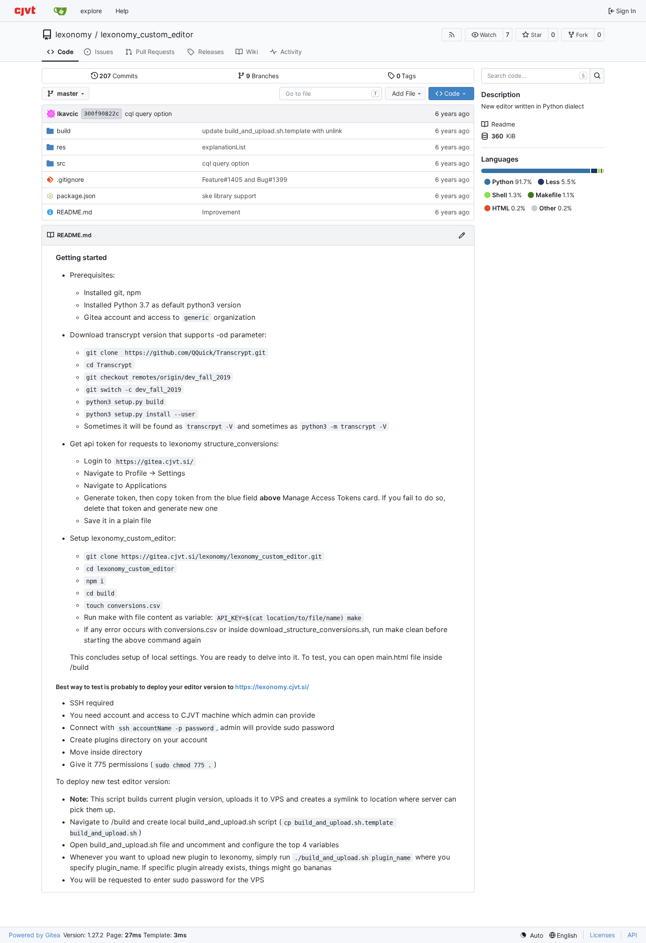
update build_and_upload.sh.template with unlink (272, 130)
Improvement (221, 212)
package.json (76, 195)
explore (91, 10)
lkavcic (67, 113)
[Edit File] (462, 235)
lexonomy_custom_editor (147, 34)
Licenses (602, 935)
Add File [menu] (403, 93)
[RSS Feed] (452, 34)
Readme (503, 124)
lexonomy (73, 34)
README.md (74, 212)
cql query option (148, 113)
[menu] (531, 935)
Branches (262, 75)
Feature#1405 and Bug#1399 (244, 179)
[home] (25, 11)
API (632, 935)
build (64, 130)
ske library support (229, 195)
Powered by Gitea (34, 935)
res (61, 147)
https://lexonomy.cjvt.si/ (272, 686)
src (61, 163)
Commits (118, 75)
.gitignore (70, 179)
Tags (406, 75)
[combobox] (330, 93)
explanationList (224, 147)
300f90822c (101, 113)
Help (122, 10)
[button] (484, 34)
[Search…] (597, 76)
